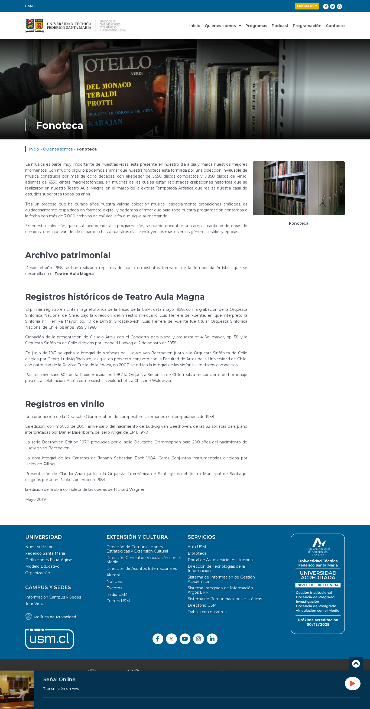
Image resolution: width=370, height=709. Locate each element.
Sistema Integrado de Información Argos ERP (220, 590)
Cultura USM (118, 601)
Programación (307, 25)
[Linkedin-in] (212, 638)
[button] (307, 6)
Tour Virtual (35, 603)
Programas (256, 25)
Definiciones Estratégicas (49, 559)
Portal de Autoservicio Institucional (221, 559)
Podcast (280, 25)
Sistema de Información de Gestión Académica (221, 579)
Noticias (114, 581)
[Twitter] (332, 6)
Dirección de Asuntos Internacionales (141, 568)
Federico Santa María (45, 553)
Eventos (114, 588)
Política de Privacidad (55, 617)
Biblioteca (197, 553)
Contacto (335, 25)
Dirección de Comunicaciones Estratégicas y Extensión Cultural (137, 549)
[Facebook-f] (326, 6)
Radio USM (117, 594)
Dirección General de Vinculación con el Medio (143, 559)
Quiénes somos (220, 25)
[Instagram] (339, 6)
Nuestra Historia (40, 546)
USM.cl (31, 6)
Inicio (194, 25)
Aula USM (197, 546)
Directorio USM (202, 605)
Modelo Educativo (42, 566)
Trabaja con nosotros (207, 611)
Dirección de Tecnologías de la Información (216, 568)
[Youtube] (185, 638)
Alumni (113, 575)
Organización (37, 572)
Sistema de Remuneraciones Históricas (225, 598)
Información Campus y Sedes (53, 597)
